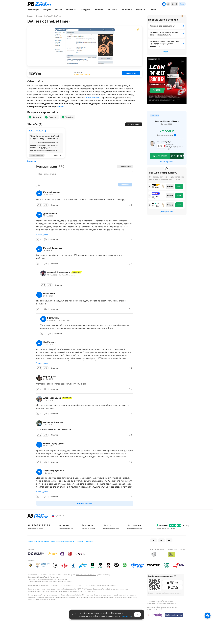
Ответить (54, 205)
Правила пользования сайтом (38, 541)
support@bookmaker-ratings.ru (105, 585)
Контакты (80, 541)
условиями (125, 616)
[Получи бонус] (164, 4)
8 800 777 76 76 (77, 585)
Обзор (170, 186)
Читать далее (42, 234)
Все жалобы (31, 161)
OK (137, 614)
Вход (182, 4)
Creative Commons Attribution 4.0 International (77, 595)
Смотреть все (166, 52)
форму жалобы (93, 97)
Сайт (179, 186)
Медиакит (89, 541)
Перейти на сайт (131, 73)
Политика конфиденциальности (62, 541)
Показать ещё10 (84, 503)
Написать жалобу (133, 124)
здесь (61, 106)
